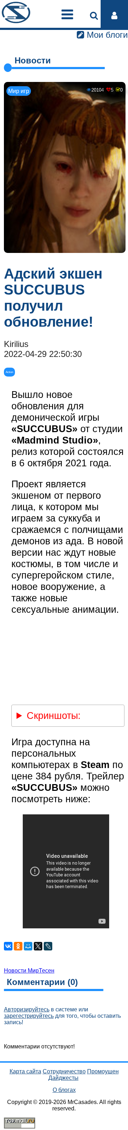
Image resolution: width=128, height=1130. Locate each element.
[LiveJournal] (48, 946)
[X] (38, 946)
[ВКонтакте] (8, 946)
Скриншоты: (54, 715)
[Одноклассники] (18, 946)
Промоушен (103, 1071)
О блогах (64, 1090)
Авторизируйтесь (26, 1009)
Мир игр (18, 91)
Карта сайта (25, 1071)
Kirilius (16, 344)
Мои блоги (106, 35)
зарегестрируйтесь (29, 1016)
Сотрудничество (64, 1071)
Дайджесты (63, 1078)
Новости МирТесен (29, 971)
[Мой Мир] (28, 946)
